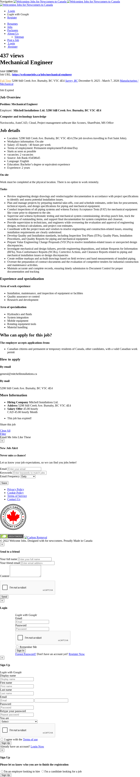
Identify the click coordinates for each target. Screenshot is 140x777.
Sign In (20, 650)
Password (20, 625)
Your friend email (10, 562)
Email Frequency (10, 476)
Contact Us (13, 499)
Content (4, 576)
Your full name (8, 559)
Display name (8, 675)
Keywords (6, 472)
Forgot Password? (25, 654)
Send (4, 596)
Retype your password (13, 711)
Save (4, 483)
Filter (3, 433)
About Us (13, 33)
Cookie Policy (15, 492)
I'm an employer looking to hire (22, 771)
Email (3, 468)
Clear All (5, 430)
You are (4, 718)
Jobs (9, 27)
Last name (6, 689)
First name (6, 682)
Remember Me (28, 647)
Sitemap (19, 36)
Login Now (37, 746)
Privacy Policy (15, 489)
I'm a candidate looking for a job (63, 771)
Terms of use (30, 739)
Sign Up (5, 743)
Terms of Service (17, 495)
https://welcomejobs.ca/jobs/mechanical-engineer (42, 74)
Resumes (12, 23)
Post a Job (13, 40)
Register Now (77, 654)
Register (12, 17)
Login (11, 11)
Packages (12, 30)
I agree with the (21, 739)
